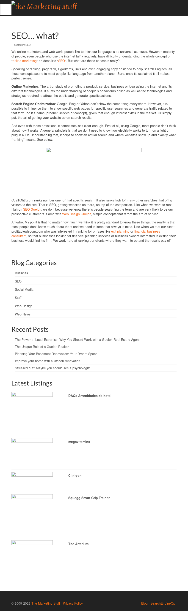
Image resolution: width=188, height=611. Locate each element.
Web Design (24, 306)
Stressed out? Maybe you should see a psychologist (52, 368)
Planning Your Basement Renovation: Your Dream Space (56, 353)
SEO (28, 44)
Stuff (18, 297)
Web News (22, 314)
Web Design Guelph (76, 214)
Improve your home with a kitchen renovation (47, 360)
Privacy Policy (73, 603)
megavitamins (79, 441)
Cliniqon (75, 475)
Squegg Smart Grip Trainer (89, 497)
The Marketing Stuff (45, 603)
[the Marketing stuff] (72, 5)
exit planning (120, 231)
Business (21, 273)
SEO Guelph (32, 209)
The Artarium (78, 543)
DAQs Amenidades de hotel (89, 395)
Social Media (24, 289)
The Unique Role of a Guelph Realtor (42, 346)
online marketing (25, 60)
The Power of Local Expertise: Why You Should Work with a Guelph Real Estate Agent (77, 339)
